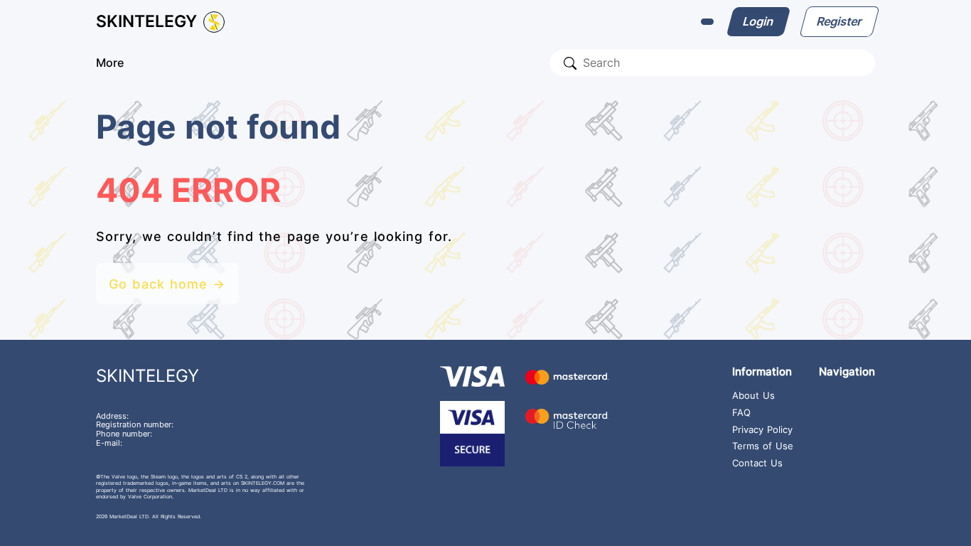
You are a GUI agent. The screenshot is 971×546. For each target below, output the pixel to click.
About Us (753, 396)
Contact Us (757, 464)
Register (839, 21)
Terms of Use (762, 446)
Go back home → (167, 283)
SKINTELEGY (147, 375)
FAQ (741, 413)
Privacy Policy (762, 430)
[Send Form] (570, 63)
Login (758, 21)
